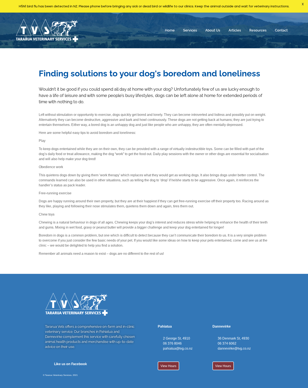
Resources (258, 30)
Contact (281, 30)
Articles (235, 30)
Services (190, 30)
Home (170, 30)
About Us (212, 30)
